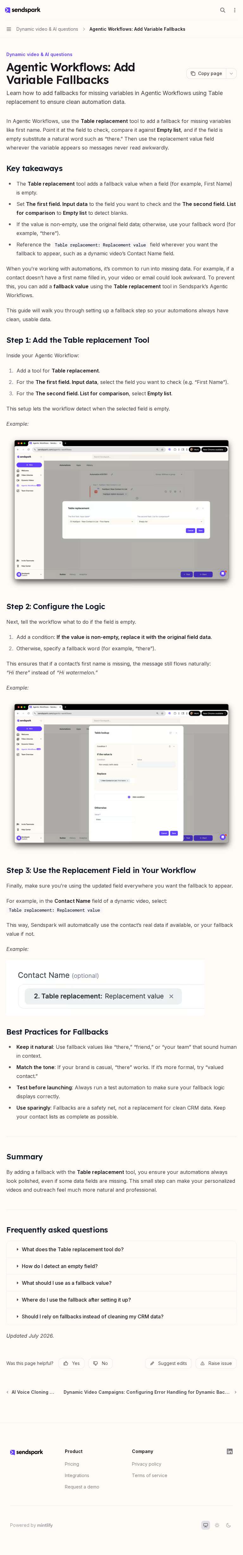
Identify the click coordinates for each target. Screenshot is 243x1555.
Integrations (77, 1475)
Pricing (72, 1464)
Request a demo (82, 1486)
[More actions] (235, 10)
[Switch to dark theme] (228, 1525)
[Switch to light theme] (217, 1525)
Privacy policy (146, 1464)
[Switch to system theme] (205, 1525)
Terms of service (149, 1475)
